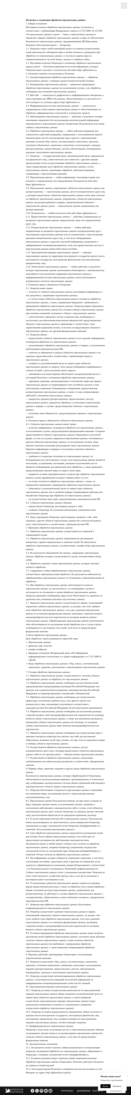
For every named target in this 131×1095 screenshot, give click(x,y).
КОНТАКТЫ (97, 1091)
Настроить (117, 1086)
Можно (105, 1086)
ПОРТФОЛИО (67, 1091)
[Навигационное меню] (124, 5)
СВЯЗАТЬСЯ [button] (116, 1091)
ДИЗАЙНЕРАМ (83, 1091)
